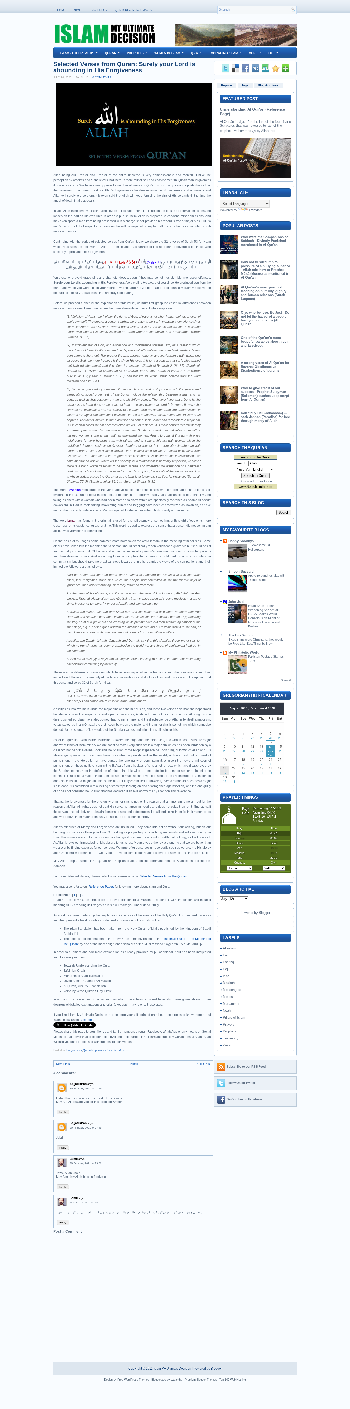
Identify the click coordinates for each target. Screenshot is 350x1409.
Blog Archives (268, 85)
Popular (226, 85)
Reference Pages (101, 886)
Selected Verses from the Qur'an (163, 876)
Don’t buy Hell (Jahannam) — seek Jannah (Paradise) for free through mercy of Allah (265, 417)
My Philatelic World (243, 652)
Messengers (232, 990)
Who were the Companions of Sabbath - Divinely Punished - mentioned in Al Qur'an (264, 241)
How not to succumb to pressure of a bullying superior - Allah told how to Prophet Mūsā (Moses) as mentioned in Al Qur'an (265, 269)
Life (273, 52)
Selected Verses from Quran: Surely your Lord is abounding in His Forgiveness (124, 67)
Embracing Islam (225, 52)
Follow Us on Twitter (241, 1083)
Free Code (264, 481)
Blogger (264, 913)
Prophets (137, 52)
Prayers (228, 1024)
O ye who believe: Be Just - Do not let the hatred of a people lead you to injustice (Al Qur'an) (265, 318)
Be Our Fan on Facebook (244, 1099)
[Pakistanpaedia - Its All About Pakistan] (236, 45)
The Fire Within (240, 635)
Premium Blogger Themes (201, 1379)
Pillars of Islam (234, 1017)
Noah (227, 1010)
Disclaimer (99, 10)
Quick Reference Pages (133, 10)
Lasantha (176, 1379)
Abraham (229, 948)
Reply (62, 1112)
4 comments (101, 77)
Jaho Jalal (236, 602)
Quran (112, 52)
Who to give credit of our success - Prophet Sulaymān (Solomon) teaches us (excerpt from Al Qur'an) (265, 393)
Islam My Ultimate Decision (172, 1368)
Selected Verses (117, 1050)
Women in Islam (169, 52)
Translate (255, 210)
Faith (226, 955)
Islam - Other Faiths (79, 52)
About (78, 10)
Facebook (87, 1020)
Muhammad (231, 1004)
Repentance (99, 1050)
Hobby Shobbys (241, 541)
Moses (228, 997)
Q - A (196, 52)
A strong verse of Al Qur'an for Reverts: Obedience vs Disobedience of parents (265, 366)
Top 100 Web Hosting (232, 1379)
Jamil (74, 1159)
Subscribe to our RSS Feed (246, 1066)
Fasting (228, 962)
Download (246, 481)
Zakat (227, 1045)
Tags (245, 85)
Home (61, 10)
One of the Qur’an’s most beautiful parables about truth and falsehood (264, 341)
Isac (226, 976)
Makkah (229, 983)
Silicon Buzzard (241, 571)
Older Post (204, 1063)
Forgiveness (74, 1050)
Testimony (230, 1038)
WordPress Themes (136, 1379)
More (255, 52)
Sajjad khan (78, 1084)
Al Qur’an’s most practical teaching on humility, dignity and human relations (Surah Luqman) (263, 293)
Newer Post (63, 1063)
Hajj (226, 969)
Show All (286, 680)
